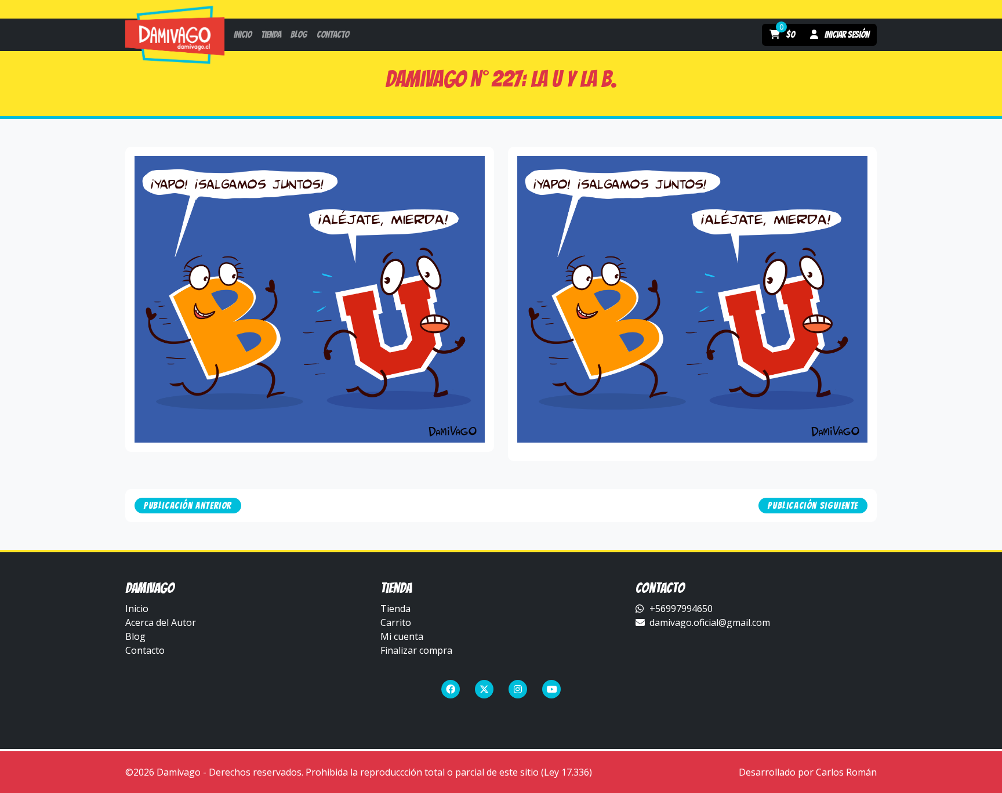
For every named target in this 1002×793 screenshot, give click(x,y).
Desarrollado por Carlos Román (808, 772)
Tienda (395, 608)
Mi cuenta (401, 636)
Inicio (136, 608)
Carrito (395, 622)
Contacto (145, 650)
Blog (135, 636)
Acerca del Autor (160, 622)
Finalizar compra (416, 650)
